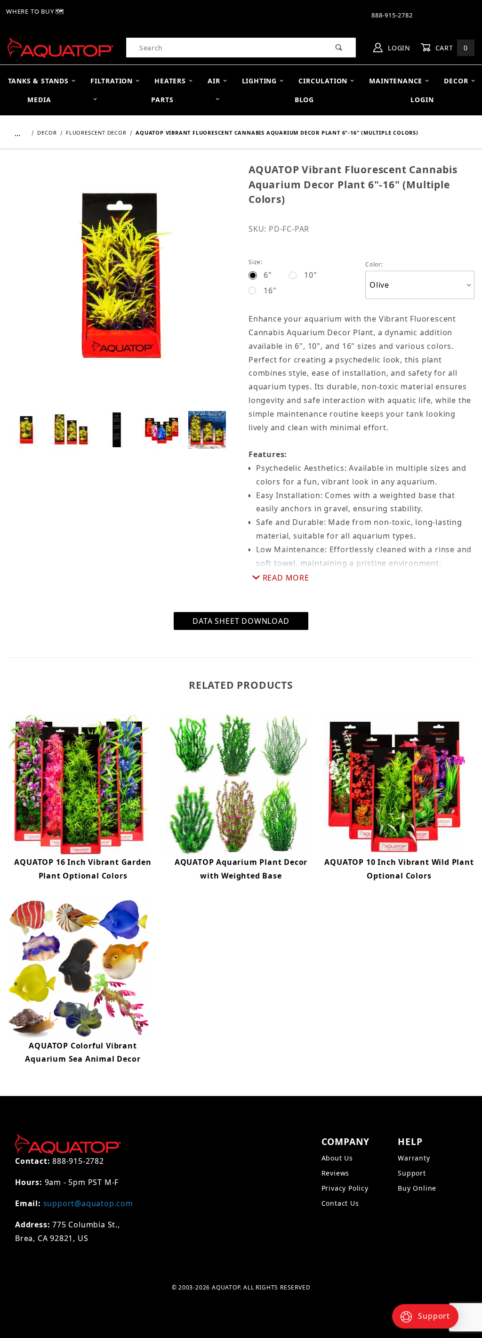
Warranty (414, 1157)
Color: (374, 264)
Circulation (322, 80)
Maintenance (395, 80)
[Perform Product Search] (339, 47)
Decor (456, 80)
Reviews (335, 1173)
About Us (337, 1157)
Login (398, 47)
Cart (450, 47)
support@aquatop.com (88, 1203)
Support (412, 1173)
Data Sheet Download (241, 621)
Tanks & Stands (38, 80)
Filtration (111, 80)
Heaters (170, 80)
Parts (162, 99)
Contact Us (340, 1203)
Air (214, 80)
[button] (26, 430)
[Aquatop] (60, 46)
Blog (304, 99)
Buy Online (417, 1188)
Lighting (259, 80)
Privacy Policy (345, 1188)
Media (39, 99)
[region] (120, 430)
